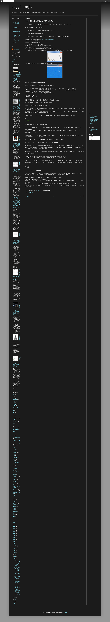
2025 (14, 522)
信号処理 (15, 511)
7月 (15, 554)
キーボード (15, 481)
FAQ (28, 24)
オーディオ (15, 478)
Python (14, 449)
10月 (15, 548)
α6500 (14, 516)
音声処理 (15, 506)
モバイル (15, 503)
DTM (14, 409)
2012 (14, 543)
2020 (14, 528)
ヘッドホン (15, 498)
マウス (14, 499)
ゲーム (14, 483)
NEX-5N (14, 435)
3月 (15, 597)
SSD (14, 460)
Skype (14, 459)
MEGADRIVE (16, 429)
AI (13, 396)
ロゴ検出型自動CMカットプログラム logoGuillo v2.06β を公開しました (17, 584)
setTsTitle (15, 452)
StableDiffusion (16, 462)
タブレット (15, 489)
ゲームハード (16, 484)
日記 (14, 514)
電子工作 (15, 513)
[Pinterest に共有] (49, 190)
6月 (15, 556)
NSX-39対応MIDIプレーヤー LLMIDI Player (16, 29)
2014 (14, 539)
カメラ (14, 479)
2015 (14, 537)
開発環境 (92, 117)
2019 (14, 530)
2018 (14, 531)
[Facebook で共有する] (48, 190)
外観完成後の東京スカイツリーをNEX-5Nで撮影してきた (17, 592)
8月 (15, 552)
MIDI (14, 431)
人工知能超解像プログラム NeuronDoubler (16, 25)
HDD (14, 417)
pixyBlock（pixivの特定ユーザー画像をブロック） (16, 41)
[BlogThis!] (45, 190)
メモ (14, 501)
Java (14, 423)
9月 (15, 550)
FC (13, 410)
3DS (14, 394)
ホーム (54, 196)
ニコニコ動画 (16, 490)
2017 (14, 533)
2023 (14, 524)
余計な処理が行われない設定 (49, 39)
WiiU (14, 467)
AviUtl (14, 401)
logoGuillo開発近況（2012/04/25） (17, 578)
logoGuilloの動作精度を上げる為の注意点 (17, 563)
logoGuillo (46, 24)
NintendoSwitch (16, 437)
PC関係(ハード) (16, 443)
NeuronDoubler (16, 432)
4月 (15, 560)
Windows (15, 468)
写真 (14, 509)
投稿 (91, 136)
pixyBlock (15, 445)
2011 (14, 603)
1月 (15, 601)
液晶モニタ (15, 504)
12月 (15, 545)
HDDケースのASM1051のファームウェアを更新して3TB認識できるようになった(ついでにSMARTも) (16, 169)
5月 (15, 558)
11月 (15, 546)
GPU (14, 415)
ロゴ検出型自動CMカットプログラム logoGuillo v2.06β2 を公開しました (17, 571)
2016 (14, 535)
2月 (15, 599)
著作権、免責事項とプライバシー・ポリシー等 (94, 120)
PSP (14, 447)
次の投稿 (27, 196)
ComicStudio (15, 407)
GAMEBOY (15, 414)
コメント (92, 139)
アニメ (14, 474)
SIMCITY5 (15, 457)
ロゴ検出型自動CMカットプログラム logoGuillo (16, 33)
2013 (14, 541)
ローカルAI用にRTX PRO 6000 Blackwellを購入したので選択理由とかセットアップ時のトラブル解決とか (17, 74)
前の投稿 (82, 196)
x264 (14, 470)
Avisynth (15, 399)
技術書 (14, 508)
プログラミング (16, 495)
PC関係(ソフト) (16, 440)
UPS (14, 465)
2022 (14, 526)
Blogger (65, 612)
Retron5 (14, 450)
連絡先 (91, 123)
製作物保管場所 (16, 22)
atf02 (14, 398)
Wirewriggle (16, 49)
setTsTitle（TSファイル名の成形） (16, 37)
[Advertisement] (37, 209)
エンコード (15, 476)
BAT (14, 402)
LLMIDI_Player (16, 425)
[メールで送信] (43, 190)
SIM (14, 455)
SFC (14, 454)
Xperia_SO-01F (16, 471)
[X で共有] (46, 190)
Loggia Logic (22, 7)
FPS (14, 412)
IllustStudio (15, 421)
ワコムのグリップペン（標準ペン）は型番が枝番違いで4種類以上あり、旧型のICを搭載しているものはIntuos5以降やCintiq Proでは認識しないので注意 (16, 203)
